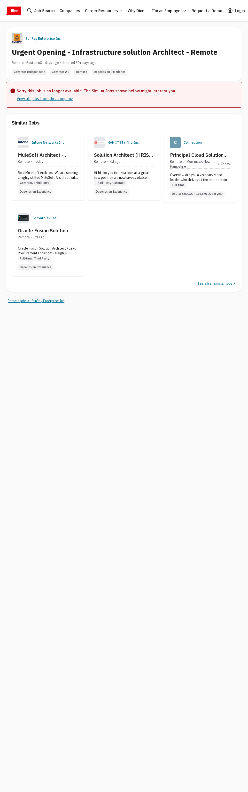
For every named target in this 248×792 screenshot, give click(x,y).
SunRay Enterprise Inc (43, 38)
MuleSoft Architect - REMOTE (40, 155)
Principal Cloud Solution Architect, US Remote (197, 155)
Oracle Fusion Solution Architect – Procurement (45, 230)
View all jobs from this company (45, 98)
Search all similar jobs (214, 283)
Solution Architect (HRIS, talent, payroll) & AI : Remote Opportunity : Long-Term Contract (122, 155)
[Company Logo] (23, 142)
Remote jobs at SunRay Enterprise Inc (36, 301)
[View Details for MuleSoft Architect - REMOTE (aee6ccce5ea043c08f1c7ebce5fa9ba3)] (48, 165)
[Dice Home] (13, 10)
